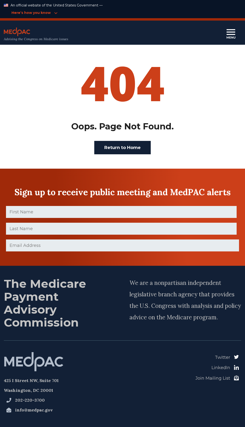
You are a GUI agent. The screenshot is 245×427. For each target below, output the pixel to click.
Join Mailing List (212, 378)
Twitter (222, 357)
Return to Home (122, 147)
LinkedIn (221, 367)
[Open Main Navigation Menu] (231, 34)
